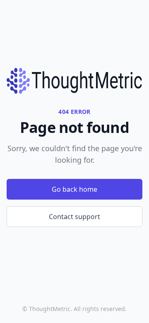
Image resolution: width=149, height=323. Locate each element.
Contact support (74, 216)
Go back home (74, 189)
